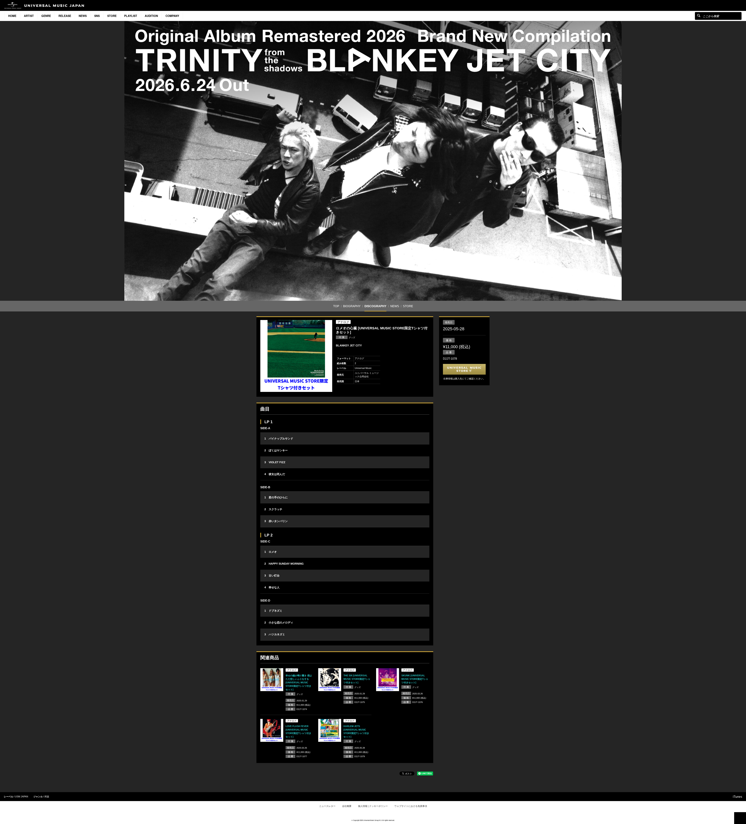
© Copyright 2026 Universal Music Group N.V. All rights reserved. (373, 820)
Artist (29, 16)
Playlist (130, 16)
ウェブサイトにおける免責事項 (410, 806)
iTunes (737, 796)
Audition (151, 16)
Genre (46, 16)
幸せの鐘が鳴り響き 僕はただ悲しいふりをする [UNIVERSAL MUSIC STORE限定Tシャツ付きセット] (299, 682)
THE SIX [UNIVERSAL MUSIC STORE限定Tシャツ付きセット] (356, 679)
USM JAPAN (21, 796)
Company (172, 16)
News (83, 16)
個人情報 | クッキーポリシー (373, 806)
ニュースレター (327, 806)
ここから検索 (698, 15)
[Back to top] (740, 818)
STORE (112, 16)
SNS (97, 16)
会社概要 (346, 806)
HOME (12, 16)
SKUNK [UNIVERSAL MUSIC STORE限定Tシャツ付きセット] (414, 679)
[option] (296, 356)
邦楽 (46, 796)
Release (64, 16)
